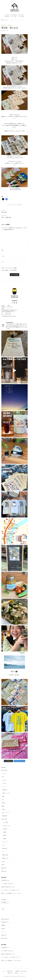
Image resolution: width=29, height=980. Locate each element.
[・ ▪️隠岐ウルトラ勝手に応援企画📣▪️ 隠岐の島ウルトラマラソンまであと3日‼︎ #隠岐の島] (14, 719)
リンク (2, 931)
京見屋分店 (4, 789)
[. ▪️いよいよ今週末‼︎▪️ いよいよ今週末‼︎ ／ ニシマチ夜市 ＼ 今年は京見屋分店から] (14, 531)
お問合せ (3, 928)
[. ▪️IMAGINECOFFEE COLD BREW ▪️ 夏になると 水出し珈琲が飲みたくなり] (14, 424)
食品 (3, 861)
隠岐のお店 (3, 868)
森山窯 (4, 835)
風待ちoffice (3, 871)
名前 (2, 250)
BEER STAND (4, 770)
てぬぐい (11, 204)
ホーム (3, 971)
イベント (4, 786)
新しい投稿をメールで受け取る (9, 270)
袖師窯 (4, 838)
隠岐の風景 (4, 815)
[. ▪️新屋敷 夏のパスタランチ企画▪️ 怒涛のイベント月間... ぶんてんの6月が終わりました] (14, 612)
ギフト (3, 845)
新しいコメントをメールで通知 (9, 268)
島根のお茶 (4, 848)
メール (3, 256)
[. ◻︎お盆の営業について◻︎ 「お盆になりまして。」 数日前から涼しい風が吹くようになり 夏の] (14, 397)
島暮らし (4, 802)
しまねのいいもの (6, 825)
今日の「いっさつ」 (6, 793)
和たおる (16, 204)
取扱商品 (3, 925)
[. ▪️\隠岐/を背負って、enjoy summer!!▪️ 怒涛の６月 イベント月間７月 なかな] (14, 504)
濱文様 (20, 204)
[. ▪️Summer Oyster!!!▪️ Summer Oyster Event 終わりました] (14, 638)
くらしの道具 (5, 822)
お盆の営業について (5, 880)
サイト (2, 262)
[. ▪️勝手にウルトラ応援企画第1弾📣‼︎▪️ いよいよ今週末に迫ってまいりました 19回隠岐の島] (14, 746)
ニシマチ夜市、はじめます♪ (7, 883)
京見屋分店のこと (5, 922)
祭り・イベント (5, 812)
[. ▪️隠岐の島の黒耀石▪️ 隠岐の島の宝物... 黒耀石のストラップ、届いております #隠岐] (14, 451)
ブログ (2, 776)
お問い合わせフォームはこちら (9, 316)
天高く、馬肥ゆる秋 (6, 217)
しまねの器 (4, 829)
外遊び (3, 809)
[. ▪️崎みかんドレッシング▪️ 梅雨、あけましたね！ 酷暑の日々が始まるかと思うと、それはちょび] (14, 585)
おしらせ (4, 780)
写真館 (2, 806)
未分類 (2, 864)
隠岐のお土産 (5, 855)
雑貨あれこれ (10, 25)
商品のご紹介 (4, 25)
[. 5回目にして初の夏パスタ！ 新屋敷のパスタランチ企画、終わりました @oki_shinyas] (14, 558)
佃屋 (3, 796)
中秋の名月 (4, 212)
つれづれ (4, 783)
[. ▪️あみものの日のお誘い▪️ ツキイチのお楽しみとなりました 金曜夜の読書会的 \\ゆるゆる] (14, 344)
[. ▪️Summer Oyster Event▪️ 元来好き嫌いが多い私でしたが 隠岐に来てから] (14, 665)
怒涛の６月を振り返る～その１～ (8, 886)
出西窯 (4, 832)
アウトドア (4, 842)
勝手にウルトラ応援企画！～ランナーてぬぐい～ (11, 893)
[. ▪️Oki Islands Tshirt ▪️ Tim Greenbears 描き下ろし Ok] (14, 478)
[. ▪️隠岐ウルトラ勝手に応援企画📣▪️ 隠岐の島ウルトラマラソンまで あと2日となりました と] (14, 692)
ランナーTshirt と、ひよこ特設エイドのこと (10, 890)
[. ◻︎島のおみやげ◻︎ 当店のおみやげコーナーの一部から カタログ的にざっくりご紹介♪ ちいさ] (14, 370)
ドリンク (4, 773)
